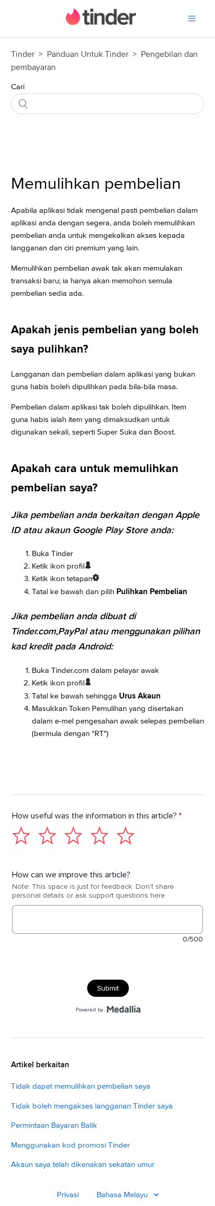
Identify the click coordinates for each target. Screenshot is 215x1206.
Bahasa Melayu (123, 1195)
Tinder (22, 54)
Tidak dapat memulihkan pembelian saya (80, 1086)
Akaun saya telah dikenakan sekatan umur (82, 1164)
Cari (18, 87)
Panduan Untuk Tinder (88, 54)
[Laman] (101, 23)
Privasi (68, 1195)
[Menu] (192, 18)
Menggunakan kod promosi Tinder (70, 1145)
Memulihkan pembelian (96, 184)
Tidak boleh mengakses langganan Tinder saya (92, 1106)
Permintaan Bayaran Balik (54, 1125)
